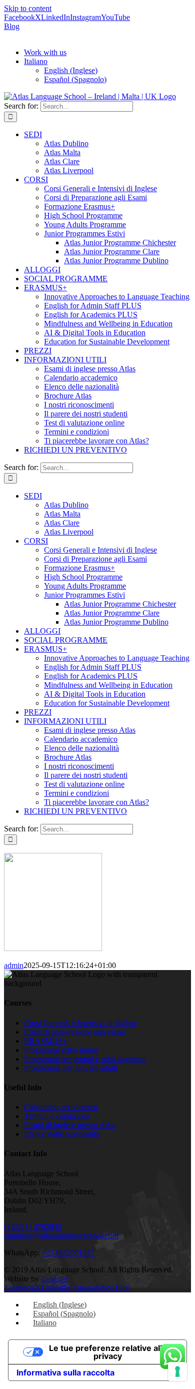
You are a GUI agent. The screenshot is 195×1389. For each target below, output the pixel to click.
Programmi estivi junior (61, 1050)
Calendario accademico (61, 1107)
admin (14, 965)
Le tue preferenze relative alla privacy (107, 1352)
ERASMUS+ (45, 1041)
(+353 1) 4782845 (33, 1226)
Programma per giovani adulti (71, 1068)
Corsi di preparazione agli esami (74, 1032)
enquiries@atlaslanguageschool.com (61, 1235)
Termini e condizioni (56, 1116)
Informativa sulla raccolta (65, 1372)
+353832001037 (68, 1252)
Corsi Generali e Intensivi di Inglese (80, 1023)
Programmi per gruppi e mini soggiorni (85, 1059)
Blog (12, 26)
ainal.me (54, 1278)
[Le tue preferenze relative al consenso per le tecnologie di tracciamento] (177, 1371)
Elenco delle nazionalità (61, 1134)
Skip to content (28, 8)
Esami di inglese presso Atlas (70, 1125)
